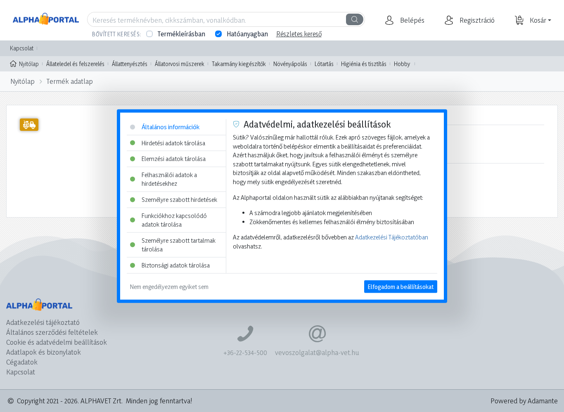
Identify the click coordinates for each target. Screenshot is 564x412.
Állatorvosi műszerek (179, 63)
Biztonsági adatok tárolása (176, 265)
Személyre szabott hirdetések (179, 200)
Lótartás (324, 63)
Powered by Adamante (524, 400)
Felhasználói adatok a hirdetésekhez (169, 178)
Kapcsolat (21, 48)
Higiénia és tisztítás (363, 63)
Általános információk (170, 127)
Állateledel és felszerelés (75, 63)
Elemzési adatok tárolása (174, 159)
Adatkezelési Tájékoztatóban (391, 237)
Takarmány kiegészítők (239, 63)
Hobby (402, 63)
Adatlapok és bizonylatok (43, 352)
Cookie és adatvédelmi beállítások (56, 342)
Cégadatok (22, 362)
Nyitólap (29, 63)
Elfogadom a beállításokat (401, 286)
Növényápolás (290, 63)
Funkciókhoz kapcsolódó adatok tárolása (174, 219)
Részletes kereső (299, 34)
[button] (411, 20)
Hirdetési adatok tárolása (173, 143)
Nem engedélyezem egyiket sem (169, 286)
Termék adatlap (70, 81)
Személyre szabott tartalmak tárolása (179, 245)
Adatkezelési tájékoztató (43, 322)
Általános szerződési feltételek (52, 332)
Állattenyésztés (129, 63)
